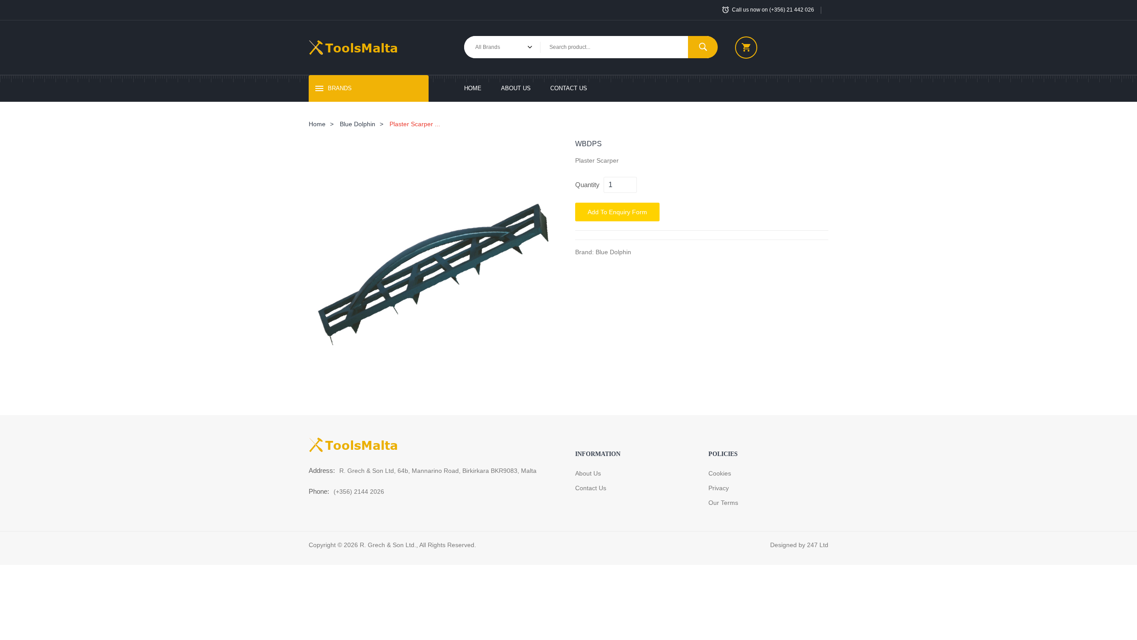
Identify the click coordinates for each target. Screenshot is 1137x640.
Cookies (719, 473)
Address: (322, 470)
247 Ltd (817, 544)
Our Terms (723, 502)
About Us (516, 88)
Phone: (319, 491)
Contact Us (568, 88)
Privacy (718, 488)
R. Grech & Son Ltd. (388, 544)
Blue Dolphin (357, 124)
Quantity (587, 184)
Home (472, 88)
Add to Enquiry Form (617, 212)
